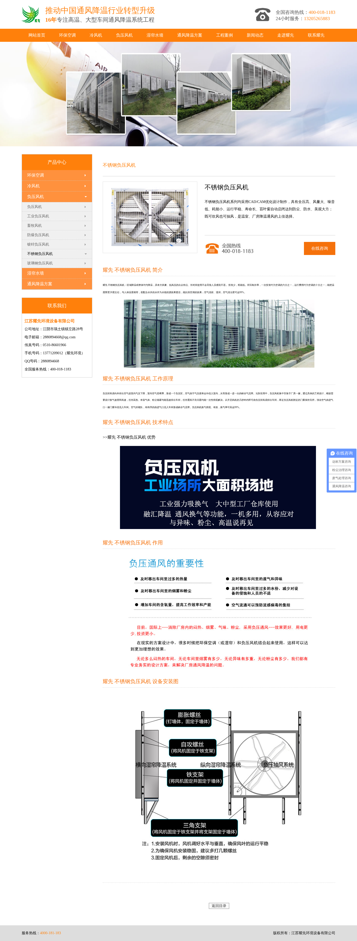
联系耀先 (316, 35)
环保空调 (67, 35)
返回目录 (219, 906)
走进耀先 (285, 35)
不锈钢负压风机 (40, 254)
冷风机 (96, 35)
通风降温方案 (189, 35)
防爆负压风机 (38, 235)
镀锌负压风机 (38, 244)
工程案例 (224, 35)
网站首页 (36, 35)
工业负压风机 (38, 216)
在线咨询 (319, 248)
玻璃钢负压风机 (40, 263)
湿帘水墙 (155, 35)
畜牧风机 (34, 226)
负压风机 (124, 35)
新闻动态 (255, 35)
